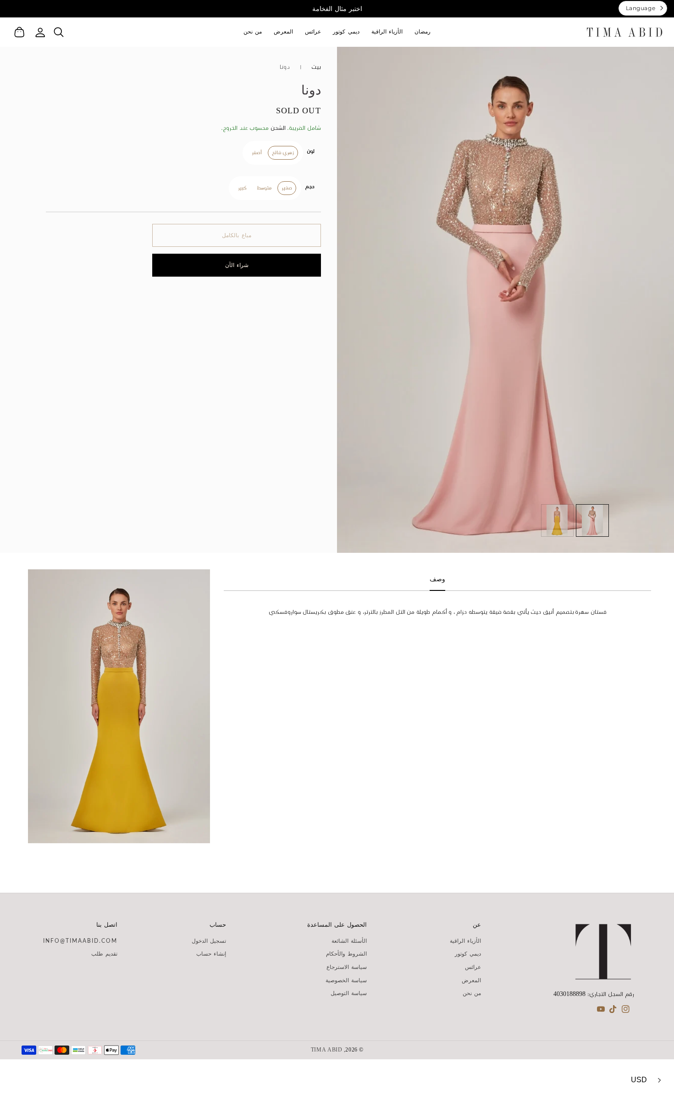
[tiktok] (613, 1011)
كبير (242, 188)
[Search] (58, 32)
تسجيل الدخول (209, 941)
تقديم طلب (104, 954)
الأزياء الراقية (465, 941)
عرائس (473, 967)
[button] (58, 32)
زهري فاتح (283, 153)
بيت (316, 67)
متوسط (264, 188)
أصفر (257, 153)
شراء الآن (237, 264)
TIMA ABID (327, 1050)
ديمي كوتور (468, 954)
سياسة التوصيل (349, 993)
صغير (287, 188)
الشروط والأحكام (346, 954)
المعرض (471, 980)
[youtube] (601, 1011)
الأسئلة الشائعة (349, 941)
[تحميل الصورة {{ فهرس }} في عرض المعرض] (592, 520)
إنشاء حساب (211, 954)
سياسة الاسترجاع (346, 967)
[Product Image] (505, 300)
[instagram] (626, 1011)
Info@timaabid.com (80, 941)
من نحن (472, 993)
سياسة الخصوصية (346, 980)
